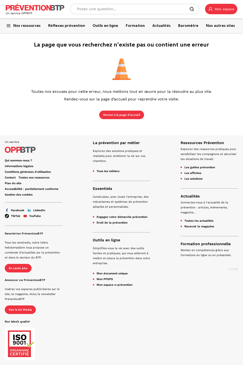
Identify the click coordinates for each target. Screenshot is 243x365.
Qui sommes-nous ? (18, 160)
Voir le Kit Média (20, 310)
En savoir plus (18, 268)
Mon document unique (112, 273)
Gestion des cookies (19, 194)
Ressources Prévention (202, 142)
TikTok (15, 216)
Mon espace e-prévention (114, 284)
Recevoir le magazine (199, 226)
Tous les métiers (108, 171)
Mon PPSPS (105, 279)
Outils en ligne (106, 240)
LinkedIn (39, 210)
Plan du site (13, 183)
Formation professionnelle (206, 244)
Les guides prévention (199, 167)
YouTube (35, 216)
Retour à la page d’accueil (121, 115)
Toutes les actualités (198, 220)
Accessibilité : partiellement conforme (31, 189)
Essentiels (102, 188)
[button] (221, 9)
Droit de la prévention (112, 222)
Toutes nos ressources (34, 177)
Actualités (190, 196)
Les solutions (193, 178)
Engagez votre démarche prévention (122, 217)
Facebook (17, 210)
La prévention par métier (116, 142)
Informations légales (19, 166)
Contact (10, 177)
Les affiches (192, 173)
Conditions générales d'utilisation (28, 171)
